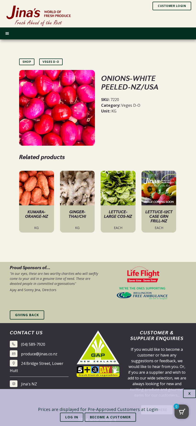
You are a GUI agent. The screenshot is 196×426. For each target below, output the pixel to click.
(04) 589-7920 (33, 344)
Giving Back (27, 315)
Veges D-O (51, 62)
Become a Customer (110, 417)
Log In (71, 417)
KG (113, 111)
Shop (26, 62)
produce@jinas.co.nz (39, 354)
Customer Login (172, 6)
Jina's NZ (29, 384)
